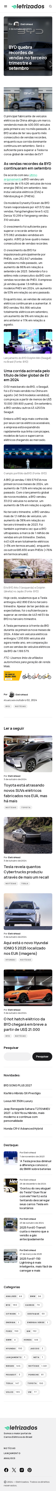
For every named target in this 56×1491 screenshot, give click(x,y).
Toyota (25, 807)
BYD (8, 706)
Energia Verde (37, 1322)
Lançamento (15, 1357)
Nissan (13, 1366)
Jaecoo (36, 1348)
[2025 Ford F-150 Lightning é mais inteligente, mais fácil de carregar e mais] (10, 1256)
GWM (11, 1340)
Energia (12, 1322)
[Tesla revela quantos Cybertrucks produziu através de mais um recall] (28, 835)
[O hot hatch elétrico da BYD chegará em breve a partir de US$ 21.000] (28, 987)
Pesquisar (11, 1048)
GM (32, 1331)
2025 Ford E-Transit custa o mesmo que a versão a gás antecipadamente (34, 1233)
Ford (12, 1331)
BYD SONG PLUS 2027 (18, 1085)
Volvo (13, 1392)
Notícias (20, 706)
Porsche (36, 1374)
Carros (32, 1305)
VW (32, 1392)
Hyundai (10, 960)
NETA (38, 1357)
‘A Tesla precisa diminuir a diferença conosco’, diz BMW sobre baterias (36, 1165)
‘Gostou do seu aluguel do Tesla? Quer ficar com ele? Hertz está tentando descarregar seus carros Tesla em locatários (35, 1198)
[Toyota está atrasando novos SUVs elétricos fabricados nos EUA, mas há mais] (28, 754)
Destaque (36, 1313)
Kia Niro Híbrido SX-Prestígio (22, 1093)
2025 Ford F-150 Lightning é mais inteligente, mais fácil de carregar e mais (36, 1264)
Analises (14, 1296)
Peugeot (13, 1374)
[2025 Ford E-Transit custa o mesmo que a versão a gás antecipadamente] (10, 1224)
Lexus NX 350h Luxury (18, 1101)
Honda (31, 1340)
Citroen (12, 1313)
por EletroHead (28, 1218)
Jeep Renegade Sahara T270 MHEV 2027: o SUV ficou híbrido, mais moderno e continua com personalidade (27, 1115)
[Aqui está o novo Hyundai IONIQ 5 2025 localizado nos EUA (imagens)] (28, 911)
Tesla (24, 883)
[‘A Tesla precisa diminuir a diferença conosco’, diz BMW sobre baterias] (10, 1158)
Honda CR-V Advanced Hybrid (23, 1128)
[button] (5, 6)
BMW (35, 1296)
